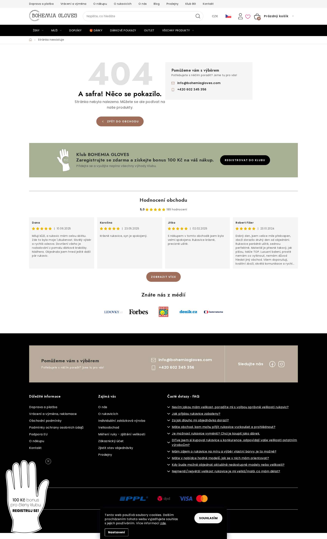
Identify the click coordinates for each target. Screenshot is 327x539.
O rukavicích (123, 4)
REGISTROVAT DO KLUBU (245, 160)
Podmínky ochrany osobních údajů (56, 427)
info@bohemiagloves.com (199, 83)
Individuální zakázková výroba (121, 421)
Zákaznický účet (111, 441)
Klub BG (190, 4)
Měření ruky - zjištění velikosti (121, 434)
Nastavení (116, 532)
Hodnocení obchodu (163, 200)
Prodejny (173, 4)
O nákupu (100, 4)
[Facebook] (272, 364)
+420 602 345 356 (191, 89)
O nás (143, 4)
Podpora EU (38, 434)
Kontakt (208, 4)
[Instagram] (281, 364)
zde (163, 523)
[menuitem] (38, 30)
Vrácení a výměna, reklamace (53, 414)
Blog (157, 4)
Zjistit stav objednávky (115, 448)
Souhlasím (208, 518)
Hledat (198, 16)
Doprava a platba (41, 4)
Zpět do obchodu (123, 121)
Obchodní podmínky (45, 421)
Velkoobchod (108, 427)
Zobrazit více (163, 277)
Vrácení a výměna (73, 4)
